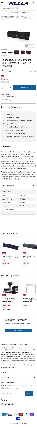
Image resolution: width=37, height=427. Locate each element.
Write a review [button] (18, 326)
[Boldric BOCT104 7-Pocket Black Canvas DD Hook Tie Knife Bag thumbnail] (4, 52)
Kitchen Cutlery (14, 16)
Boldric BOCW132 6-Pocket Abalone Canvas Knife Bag (30, 258)
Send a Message (6, 100)
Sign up (29, 393)
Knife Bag (24, 16)
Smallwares (4, 16)
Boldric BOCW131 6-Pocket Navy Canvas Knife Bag (10, 258)
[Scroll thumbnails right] (34, 52)
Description (7, 146)
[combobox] (18, 8)
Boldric (9, 71)
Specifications (8, 186)
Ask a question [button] (18, 330)
